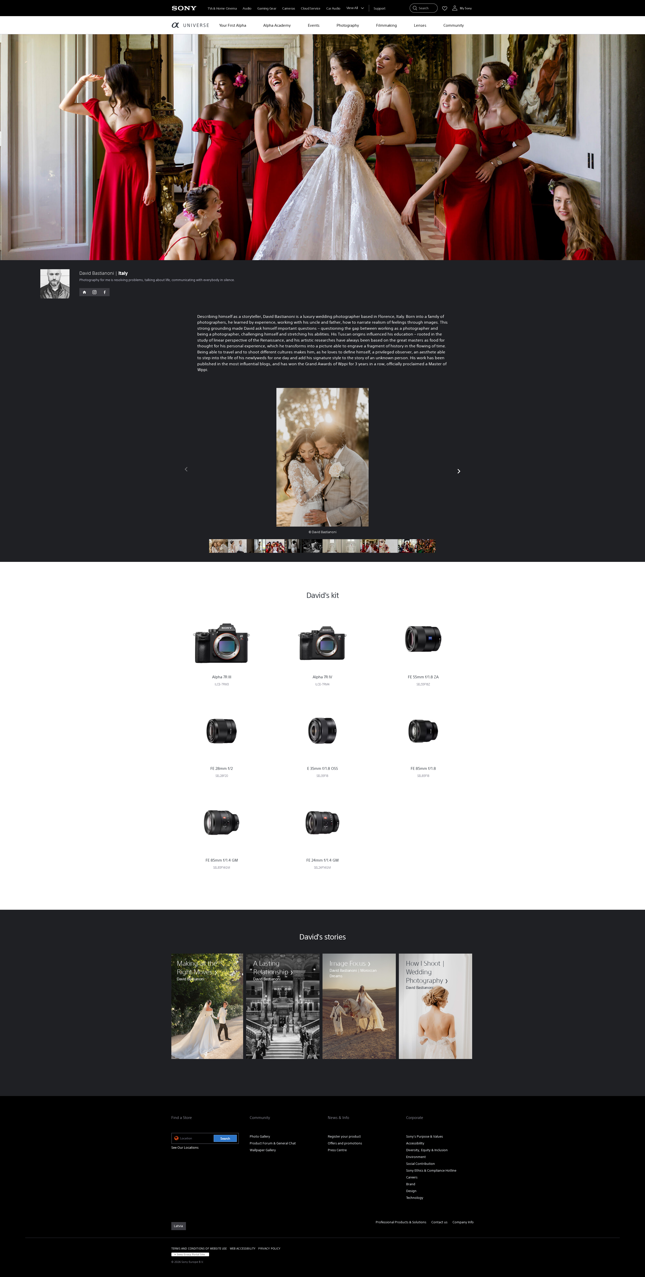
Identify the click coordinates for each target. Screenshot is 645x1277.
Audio (247, 8)
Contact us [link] (439, 1222)
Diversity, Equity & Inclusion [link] (427, 1150)
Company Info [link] (463, 1222)
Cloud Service (310, 8)
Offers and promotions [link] (345, 1143)
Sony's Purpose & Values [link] (424, 1136)
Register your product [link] (344, 1136)
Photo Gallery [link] (260, 1136)
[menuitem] (233, 25)
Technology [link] (414, 1198)
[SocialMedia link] (84, 292)
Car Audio (333, 8)
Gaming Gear (266, 8)
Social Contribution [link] (420, 1164)
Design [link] (411, 1191)
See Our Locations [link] (185, 1147)
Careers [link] (411, 1177)
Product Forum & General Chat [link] (273, 1143)
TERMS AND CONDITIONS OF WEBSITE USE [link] (199, 1248)
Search (225, 1138)
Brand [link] (410, 1184)
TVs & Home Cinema (222, 8)
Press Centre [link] (337, 1150)
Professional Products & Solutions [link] (401, 1222)
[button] (459, 470)
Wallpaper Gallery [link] (263, 1150)
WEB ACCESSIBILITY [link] (243, 1248)
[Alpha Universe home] (190, 25)
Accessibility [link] (415, 1143)
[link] (206, 1006)
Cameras (288, 8)
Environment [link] (416, 1157)
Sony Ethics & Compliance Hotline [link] (431, 1170)
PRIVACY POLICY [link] (269, 1248)
